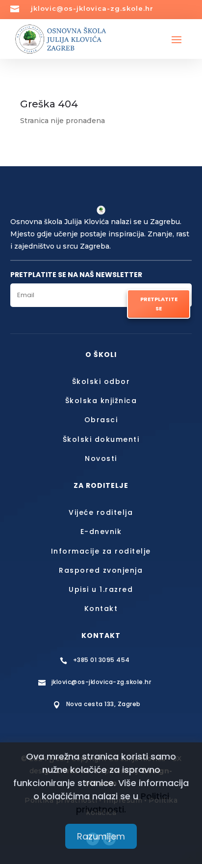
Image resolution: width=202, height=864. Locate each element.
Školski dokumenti (101, 439)
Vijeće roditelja (101, 512)
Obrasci (101, 420)
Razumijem (101, 836)
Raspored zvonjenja (101, 570)
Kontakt (101, 608)
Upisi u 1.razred (101, 589)
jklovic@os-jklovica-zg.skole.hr (92, 8)
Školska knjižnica (101, 401)
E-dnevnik (101, 531)
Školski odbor (101, 381)
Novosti (101, 458)
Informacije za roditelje (101, 551)
